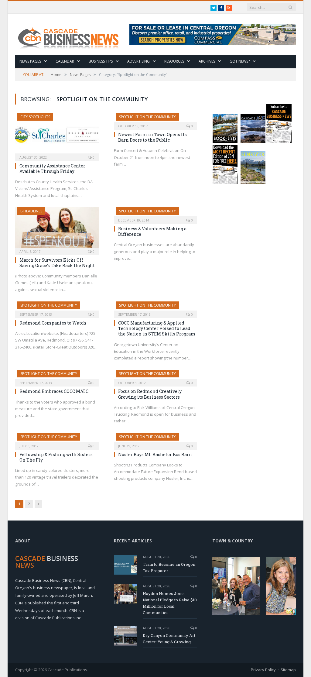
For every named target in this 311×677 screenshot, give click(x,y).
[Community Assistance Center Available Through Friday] (57, 135)
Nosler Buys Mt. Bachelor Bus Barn (155, 454)
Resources (174, 61)
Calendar (65, 61)
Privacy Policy (263, 669)
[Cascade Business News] (71, 34)
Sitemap (288, 669)
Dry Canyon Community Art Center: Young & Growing (169, 638)
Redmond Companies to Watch (52, 323)
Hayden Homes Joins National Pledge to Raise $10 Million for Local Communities (170, 603)
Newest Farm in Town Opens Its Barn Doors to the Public (152, 137)
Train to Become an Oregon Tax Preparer (169, 567)
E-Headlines (31, 211)
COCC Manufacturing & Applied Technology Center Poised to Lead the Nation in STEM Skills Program (157, 328)
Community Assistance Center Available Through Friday (52, 168)
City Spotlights (35, 116)
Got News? (240, 61)
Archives (207, 61)
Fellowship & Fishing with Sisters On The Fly (56, 457)
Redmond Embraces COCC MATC (53, 391)
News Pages (30, 61)
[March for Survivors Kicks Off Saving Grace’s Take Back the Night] (57, 229)
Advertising (138, 61)
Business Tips (101, 61)
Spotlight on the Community (147, 116)
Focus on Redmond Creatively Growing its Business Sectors (150, 394)
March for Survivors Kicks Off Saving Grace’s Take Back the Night (57, 262)
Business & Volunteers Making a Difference (152, 231)
